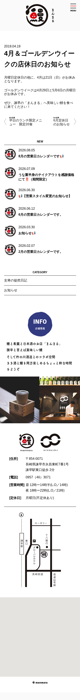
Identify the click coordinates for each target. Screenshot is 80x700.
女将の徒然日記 (15, 280)
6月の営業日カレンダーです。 (40, 214)
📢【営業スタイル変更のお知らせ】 (45, 196)
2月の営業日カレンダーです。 (40, 251)
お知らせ (10, 290)
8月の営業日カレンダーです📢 (41, 156)
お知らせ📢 (27, 233)
